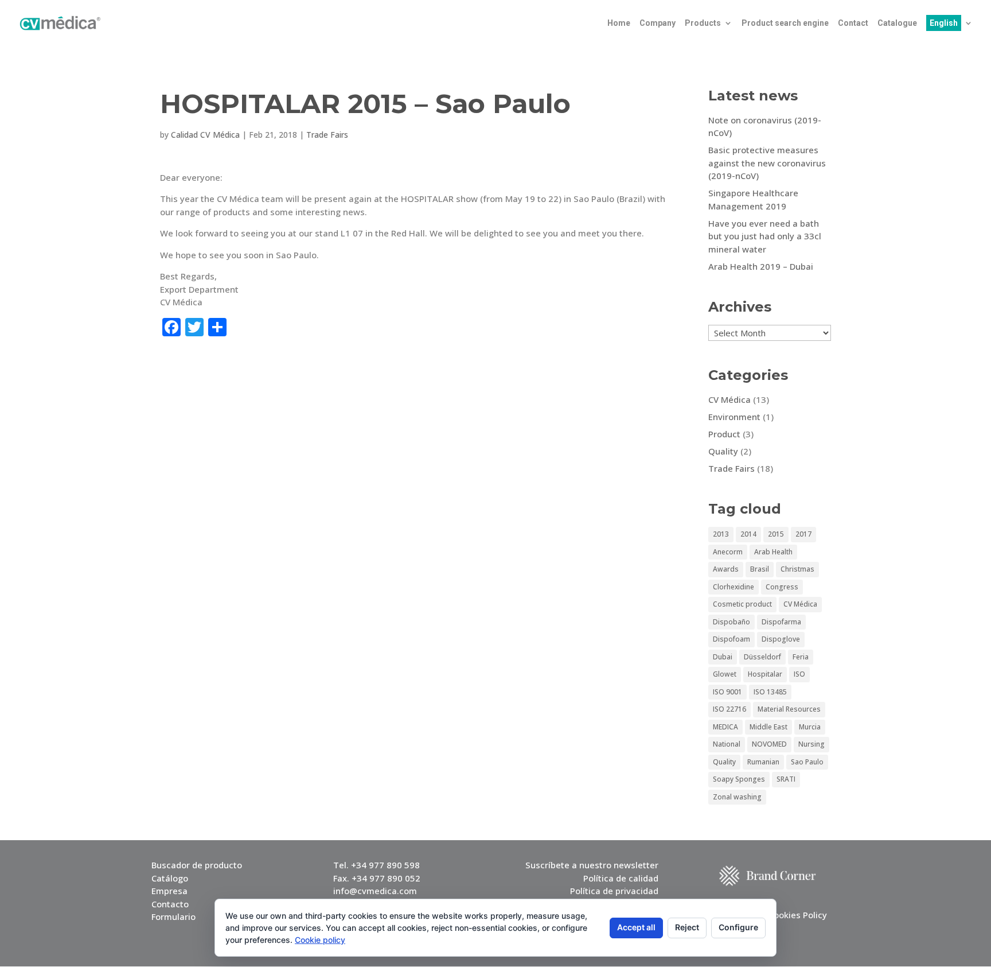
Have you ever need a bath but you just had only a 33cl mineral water (764, 236)
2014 (748, 534)
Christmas (797, 569)
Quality (723, 451)
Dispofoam (731, 639)
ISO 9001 (727, 692)
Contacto (170, 904)
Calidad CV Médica (205, 134)
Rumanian (763, 762)
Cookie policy (320, 940)
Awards (726, 569)
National (726, 744)
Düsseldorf (762, 657)
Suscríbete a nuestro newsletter (591, 865)
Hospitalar (765, 674)
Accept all (636, 927)
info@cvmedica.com (375, 890)
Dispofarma (781, 622)
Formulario (173, 916)
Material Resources (789, 709)
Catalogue (897, 23)
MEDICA (725, 727)
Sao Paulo (807, 762)
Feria (801, 657)
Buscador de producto (196, 865)
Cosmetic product (742, 604)
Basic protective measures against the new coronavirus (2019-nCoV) (767, 162)
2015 (776, 534)
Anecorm (728, 552)
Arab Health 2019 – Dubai (760, 266)
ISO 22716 (729, 709)
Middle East (768, 727)
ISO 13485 (770, 692)
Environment (734, 416)
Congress (782, 587)
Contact (853, 23)
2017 (803, 534)
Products (703, 23)
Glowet (724, 674)
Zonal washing (737, 797)
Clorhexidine (733, 587)
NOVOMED (769, 744)
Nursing (811, 744)
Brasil (759, 569)
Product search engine (785, 23)
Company (657, 23)
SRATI (786, 779)
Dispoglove (781, 639)
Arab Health (773, 552)
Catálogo (169, 878)
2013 (721, 534)
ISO (799, 674)
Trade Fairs (327, 134)
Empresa (169, 890)
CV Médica (729, 399)
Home (618, 23)
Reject (687, 927)
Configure (738, 927)
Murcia (810, 727)
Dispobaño (731, 622)
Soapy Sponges (739, 779)
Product (724, 434)
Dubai (722, 657)
